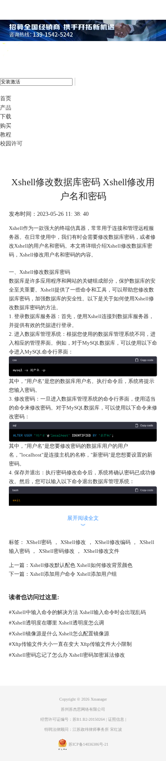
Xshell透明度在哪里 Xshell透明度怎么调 (56, 623)
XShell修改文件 (101, 551)
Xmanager (99, 699)
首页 (5, 98)
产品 (5, 108)
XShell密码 (39, 542)
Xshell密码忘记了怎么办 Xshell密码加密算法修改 (67, 655)
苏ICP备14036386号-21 (88, 744)
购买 (5, 126)
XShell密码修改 (57, 551)
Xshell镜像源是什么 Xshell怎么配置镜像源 (59, 634)
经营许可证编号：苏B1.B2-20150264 (72, 719)
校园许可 (11, 144)
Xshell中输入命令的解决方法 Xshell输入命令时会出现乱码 (77, 612)
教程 (5, 135)
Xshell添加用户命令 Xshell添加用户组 (73, 574)
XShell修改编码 (113, 542)
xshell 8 (39, 49)
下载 (5, 117)
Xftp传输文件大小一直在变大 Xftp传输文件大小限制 (70, 644)
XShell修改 (73, 542)
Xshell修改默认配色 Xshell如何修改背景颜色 (81, 565)
